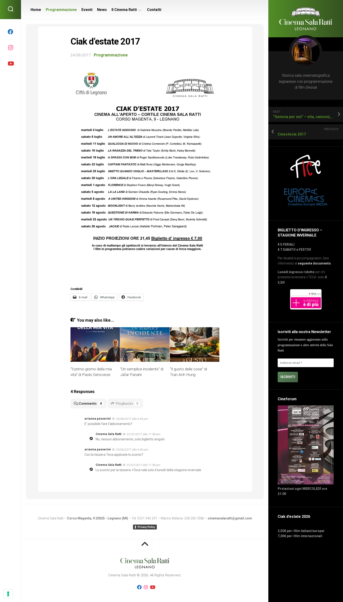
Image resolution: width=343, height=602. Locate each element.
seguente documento (314, 263)
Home (36, 9)
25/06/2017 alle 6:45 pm (132, 419)
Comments (90, 403)
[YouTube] (10, 63)
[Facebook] (10, 32)
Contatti (154, 9)
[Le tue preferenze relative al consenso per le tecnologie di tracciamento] (8, 593)
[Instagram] (10, 48)
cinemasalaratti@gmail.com (230, 518)
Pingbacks (127, 403)
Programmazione (61, 9)
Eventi (86, 9)
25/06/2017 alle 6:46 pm (132, 449)
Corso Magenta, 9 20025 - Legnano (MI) (97, 518)
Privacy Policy (146, 527)
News (102, 9)
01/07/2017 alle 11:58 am (143, 434)
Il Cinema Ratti (124, 9)
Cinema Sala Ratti (109, 434)
